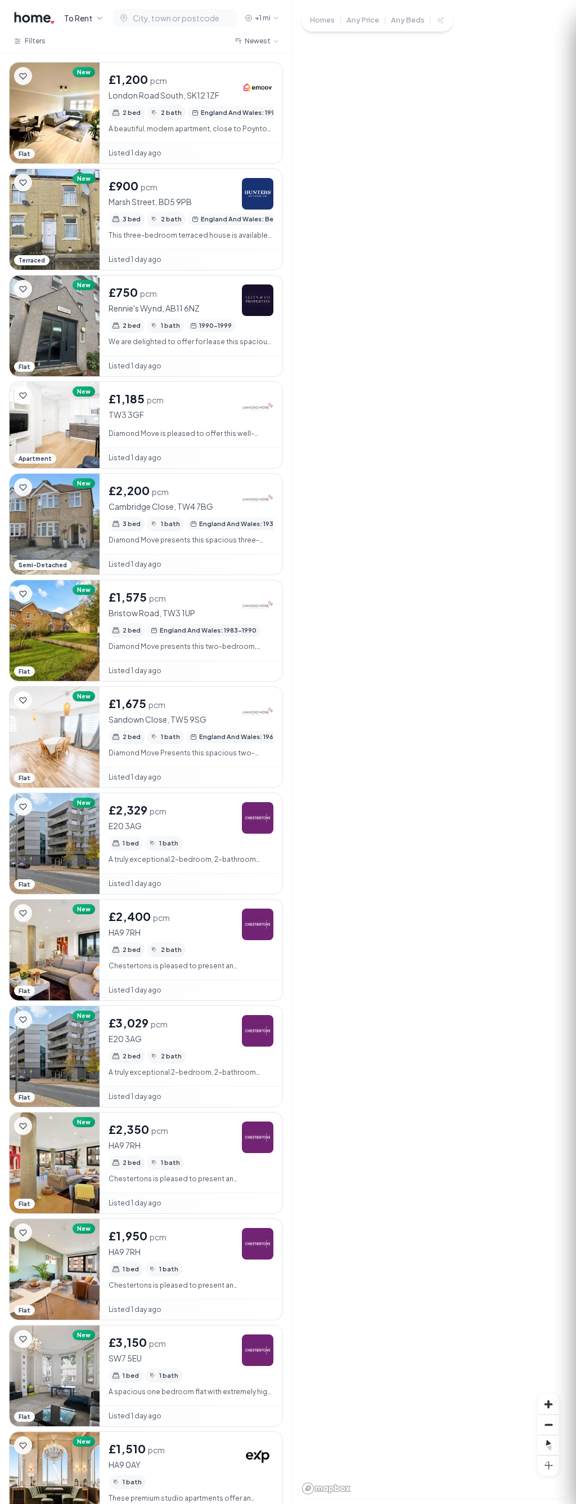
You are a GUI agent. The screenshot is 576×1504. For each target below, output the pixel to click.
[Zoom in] (548, 1404)
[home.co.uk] (34, 18)
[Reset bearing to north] (548, 1445)
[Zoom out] (548, 1424)
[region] (434, 752)
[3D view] (548, 1465)
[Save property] (23, 76)
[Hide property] (46, 76)
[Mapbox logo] (326, 1488)
